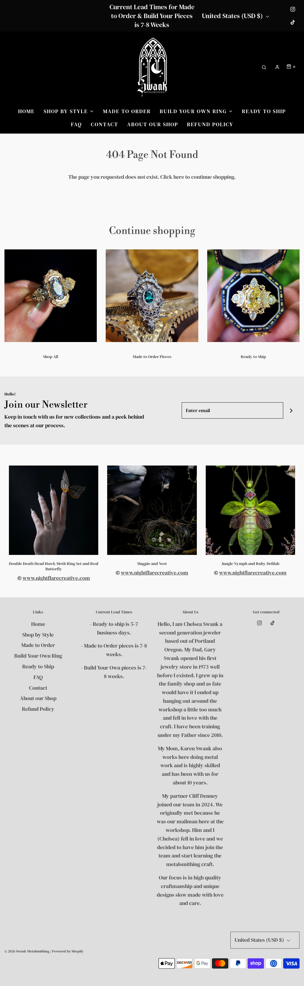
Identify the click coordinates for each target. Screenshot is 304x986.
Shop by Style (38, 634)
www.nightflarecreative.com (56, 578)
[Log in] (277, 67)
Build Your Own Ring (38, 655)
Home (26, 111)
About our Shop (152, 124)
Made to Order (127, 111)
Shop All (50, 357)
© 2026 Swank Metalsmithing (26, 951)
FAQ (76, 124)
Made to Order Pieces (152, 357)
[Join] (291, 410)
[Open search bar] (264, 67)
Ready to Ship (264, 111)
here (178, 177)
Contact (104, 124)
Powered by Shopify (67, 951)
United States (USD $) (233, 15)
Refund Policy (210, 124)
